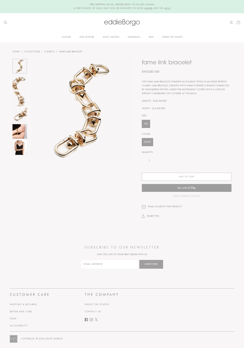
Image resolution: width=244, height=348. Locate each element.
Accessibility (19, 326)
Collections (32, 52)
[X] (97, 320)
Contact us (93, 312)
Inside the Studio (97, 305)
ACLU (167, 8)
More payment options (186, 196)
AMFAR (148, 8)
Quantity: (147, 152)
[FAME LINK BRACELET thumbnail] (20, 66)
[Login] (231, 22)
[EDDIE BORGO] (122, 22)
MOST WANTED (111, 37)
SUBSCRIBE (151, 264)
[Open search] (5, 22)
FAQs (13, 319)
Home (16, 52)
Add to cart (187, 177)
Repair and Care (21, 312)
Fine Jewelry (86, 37)
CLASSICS (49, 52)
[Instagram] (92, 320)
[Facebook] (87, 320)
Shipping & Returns (23, 305)
